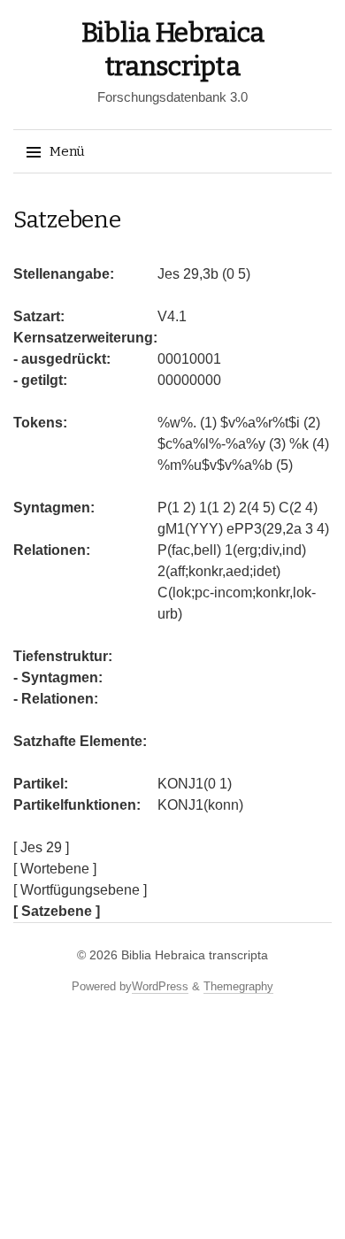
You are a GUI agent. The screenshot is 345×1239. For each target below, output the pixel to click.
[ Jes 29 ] (41, 847)
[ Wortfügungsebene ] (80, 889)
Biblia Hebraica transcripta (194, 955)
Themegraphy (238, 986)
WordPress (160, 986)
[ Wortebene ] (54, 868)
